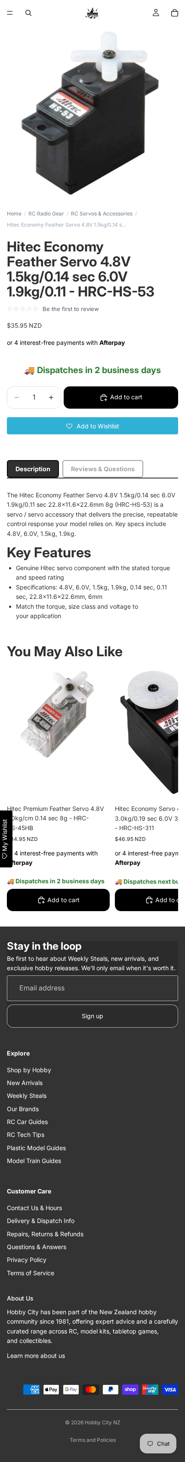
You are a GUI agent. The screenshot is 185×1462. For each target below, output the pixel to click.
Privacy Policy (26, 1260)
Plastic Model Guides (36, 1147)
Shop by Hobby (29, 1069)
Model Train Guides (34, 1161)
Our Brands (23, 1108)
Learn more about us (36, 1355)
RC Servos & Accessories (102, 213)
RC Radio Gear (46, 213)
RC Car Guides (27, 1121)
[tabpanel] (92, 555)
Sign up (92, 1016)
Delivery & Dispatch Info (40, 1221)
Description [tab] (32, 468)
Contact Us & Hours (34, 1207)
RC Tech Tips (25, 1135)
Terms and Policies (93, 1440)
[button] (92, 425)
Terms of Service (30, 1273)
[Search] (28, 12)
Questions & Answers (36, 1246)
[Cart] (174, 12)
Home (14, 213)
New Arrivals (25, 1082)
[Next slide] (161, 791)
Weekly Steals (26, 1096)
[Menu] (10, 13)
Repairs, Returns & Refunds (45, 1234)
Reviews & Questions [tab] (103, 468)
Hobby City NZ (102, 1422)
